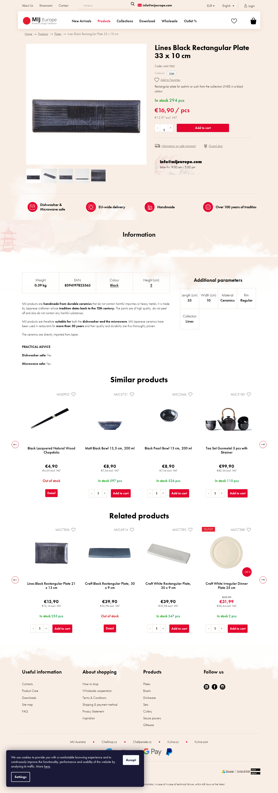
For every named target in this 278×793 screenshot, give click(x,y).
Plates (146, 684)
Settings (21, 777)
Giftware (148, 725)
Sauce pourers (152, 718)
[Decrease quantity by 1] (157, 128)
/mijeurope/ (222, 687)
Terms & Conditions (94, 698)
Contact (63, 5)
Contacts (27, 684)
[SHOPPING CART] (248, 21)
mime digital (243, 771)
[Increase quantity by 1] (170, 128)
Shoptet (230, 771)
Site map (27, 704)
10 (209, 300)
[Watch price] (213, 146)
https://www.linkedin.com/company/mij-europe (206, 687)
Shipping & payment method (100, 704)
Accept (131, 760)
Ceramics (227, 300)
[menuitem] (81, 21)
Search (133, 4)
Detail (51, 493)
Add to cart (203, 128)
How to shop (90, 684)
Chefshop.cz (109, 742)
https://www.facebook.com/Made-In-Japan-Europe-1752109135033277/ (214, 687)
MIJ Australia (78, 742)
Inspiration (89, 718)
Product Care (30, 691)
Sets (145, 704)
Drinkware (149, 698)
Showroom (45, 5)
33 (189, 300)
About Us (27, 5)
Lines (171, 73)
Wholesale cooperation (97, 691)
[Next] (262, 444)
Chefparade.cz (142, 742)
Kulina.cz (173, 742)
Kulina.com (201, 742)
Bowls (147, 691)
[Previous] (15, 444)
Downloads (29, 698)
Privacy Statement (93, 711)
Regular (246, 300)
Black (114, 285)
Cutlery (147, 711)
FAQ (25, 711)
